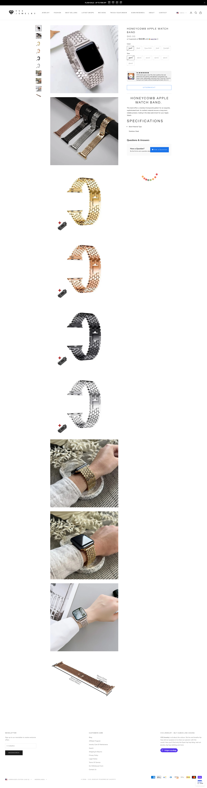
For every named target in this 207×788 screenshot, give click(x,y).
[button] (149, 39)
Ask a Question (160, 150)
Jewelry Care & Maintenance (98, 745)
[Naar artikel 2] (39, 36)
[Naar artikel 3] (39, 43)
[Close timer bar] (204, 2)
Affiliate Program (94, 741)
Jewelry (46, 12)
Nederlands (40, 779)
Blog (90, 737)
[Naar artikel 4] (39, 51)
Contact (163, 12)
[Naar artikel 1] (39, 28)
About (152, 12)
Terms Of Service (94, 762)
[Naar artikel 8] (39, 81)
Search (91, 748)
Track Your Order (118, 12)
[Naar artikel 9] (39, 89)
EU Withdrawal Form (96, 766)
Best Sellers (71, 12)
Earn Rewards (138, 12)
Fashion (57, 12)
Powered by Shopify (107, 779)
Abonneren (14, 753)
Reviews (102, 12)
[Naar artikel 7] (39, 73)
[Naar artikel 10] (39, 95)
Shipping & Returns (95, 752)
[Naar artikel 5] (39, 58)
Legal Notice (93, 759)
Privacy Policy (93, 755)
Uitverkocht (149, 87)
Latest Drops (88, 12)
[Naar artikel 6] (39, 65)
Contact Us (92, 769)
